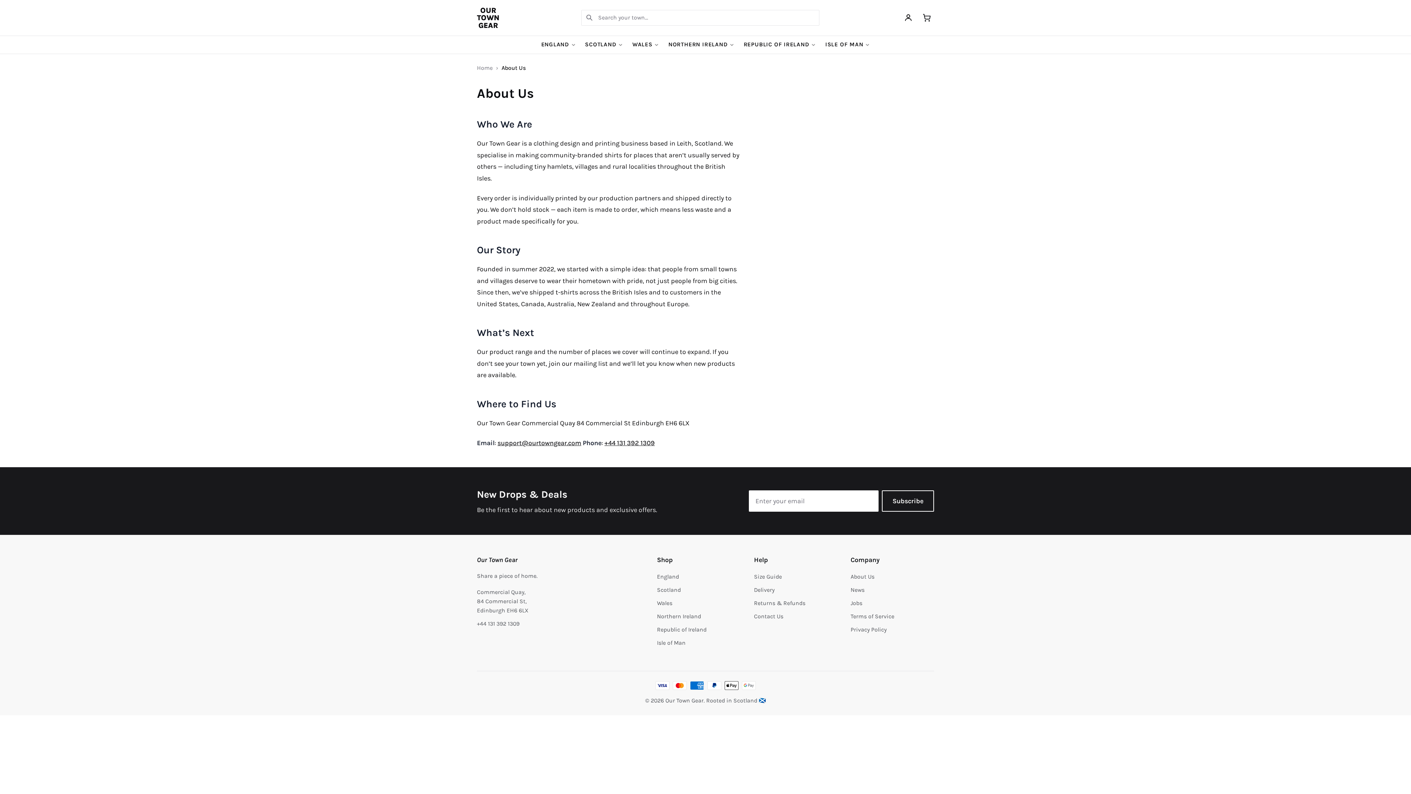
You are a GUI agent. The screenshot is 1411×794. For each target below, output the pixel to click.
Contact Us (768, 616)
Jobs (856, 603)
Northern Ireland (698, 44)
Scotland (600, 44)
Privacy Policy (869, 629)
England (555, 44)
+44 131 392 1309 (629, 443)
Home (485, 68)
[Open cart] (926, 17)
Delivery (764, 590)
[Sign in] (908, 17)
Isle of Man (844, 44)
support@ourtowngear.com (539, 443)
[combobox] (700, 18)
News (858, 590)
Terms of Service (872, 616)
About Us (863, 576)
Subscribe (908, 501)
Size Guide (768, 576)
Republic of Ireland (776, 44)
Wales (642, 44)
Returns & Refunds (779, 603)
